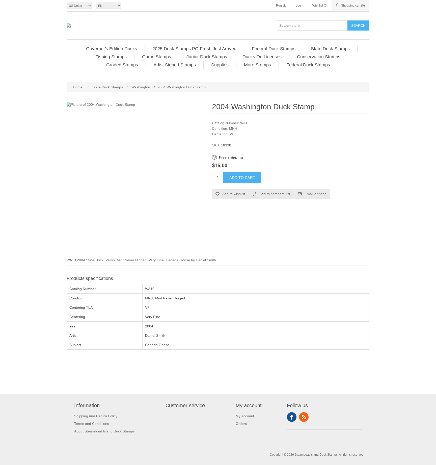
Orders (241, 424)
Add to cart (242, 177)
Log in (300, 5)
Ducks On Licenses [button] (262, 56)
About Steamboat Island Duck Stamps (104, 431)
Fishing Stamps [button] (111, 56)
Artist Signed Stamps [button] (174, 64)
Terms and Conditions (91, 424)
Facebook (291, 417)
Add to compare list (274, 194)
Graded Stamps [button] (122, 64)
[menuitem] (111, 49)
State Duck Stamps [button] (330, 48)
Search (358, 25)
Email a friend (315, 194)
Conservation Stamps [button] (318, 56)
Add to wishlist (233, 194)
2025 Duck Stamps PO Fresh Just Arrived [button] (194, 48)
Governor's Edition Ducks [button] (111, 48)
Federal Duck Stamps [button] (273, 48)
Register (282, 5)
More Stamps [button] (257, 64)
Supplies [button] (220, 64)
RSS (304, 417)
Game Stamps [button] (156, 56)
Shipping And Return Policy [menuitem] (95, 416)
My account (245, 416)
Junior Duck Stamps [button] (206, 56)
